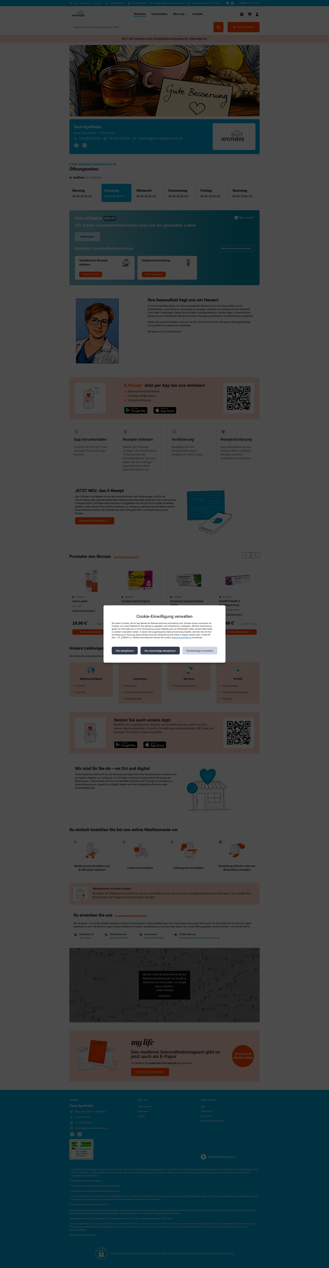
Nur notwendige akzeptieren (160, 650)
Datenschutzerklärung (182, 637)
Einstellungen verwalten (200, 650)
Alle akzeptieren (125, 650)
